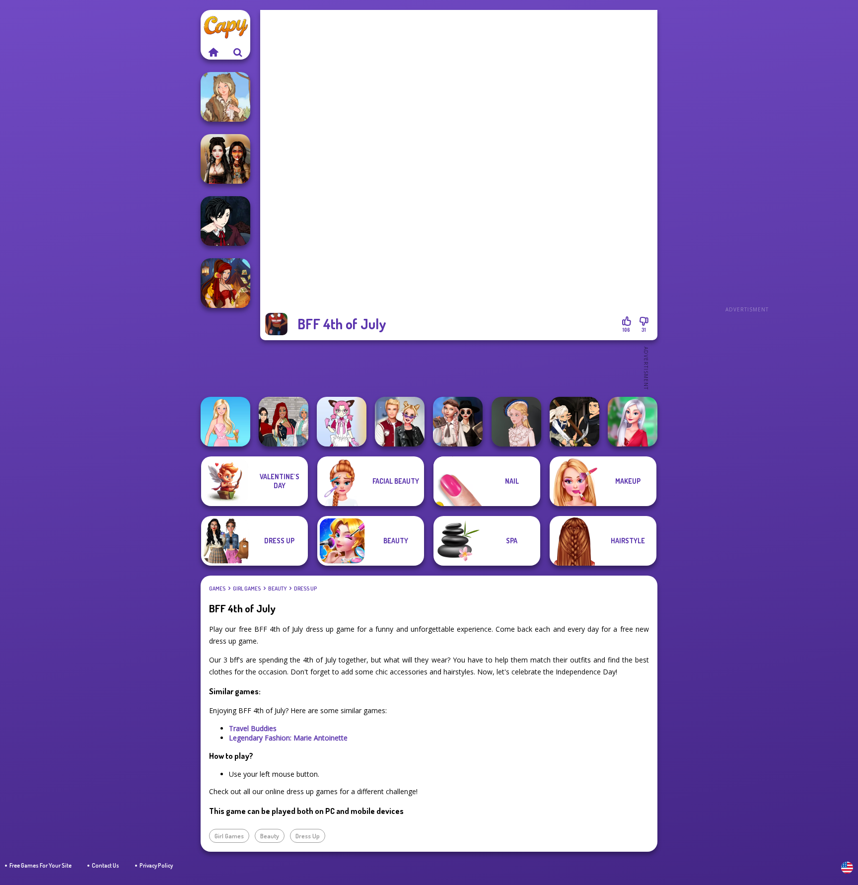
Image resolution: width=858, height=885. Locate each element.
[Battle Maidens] (225, 159)
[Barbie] (225, 421)
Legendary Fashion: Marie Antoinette (288, 737)
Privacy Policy (156, 865)
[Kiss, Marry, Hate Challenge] (400, 421)
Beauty (277, 588)
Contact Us (105, 865)
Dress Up (305, 588)
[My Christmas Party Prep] (632, 421)
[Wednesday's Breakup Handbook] (458, 421)
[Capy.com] (213, 52)
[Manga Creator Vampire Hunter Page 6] (225, 221)
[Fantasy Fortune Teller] (225, 283)
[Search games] (237, 52)
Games (217, 588)
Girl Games (247, 588)
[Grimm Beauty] (225, 97)
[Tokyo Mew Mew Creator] (341, 421)
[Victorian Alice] (516, 421)
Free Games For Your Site (40, 865)
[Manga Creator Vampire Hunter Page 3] (574, 421)
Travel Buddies (253, 728)
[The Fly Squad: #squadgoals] (283, 421)
